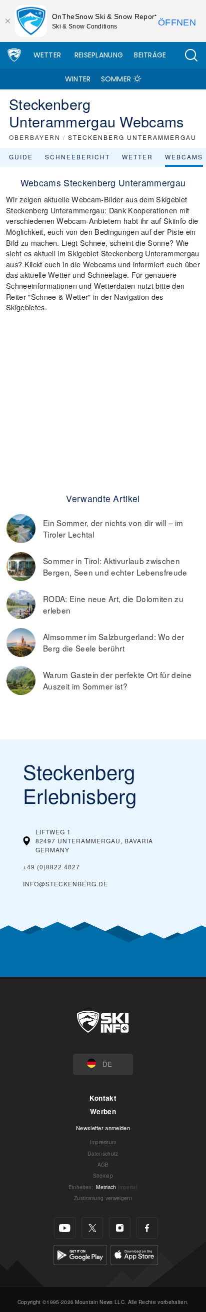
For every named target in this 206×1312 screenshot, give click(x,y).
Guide (21, 156)
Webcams (184, 156)
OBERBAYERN (34, 137)
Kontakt (103, 1098)
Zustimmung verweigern (103, 1198)
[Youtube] (65, 1228)
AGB (103, 1164)
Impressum (103, 1142)
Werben (103, 1111)
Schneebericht (77, 156)
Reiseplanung (99, 55)
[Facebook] (147, 1228)
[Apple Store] (134, 1254)
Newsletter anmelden (103, 1128)
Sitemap (103, 1175)
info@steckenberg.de (65, 883)
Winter (78, 79)
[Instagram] (119, 1228)
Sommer (116, 79)
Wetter (48, 55)
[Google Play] (80, 1254)
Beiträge (150, 55)
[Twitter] (92, 1228)
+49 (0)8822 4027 (51, 866)
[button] (191, 55)
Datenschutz (103, 1153)
